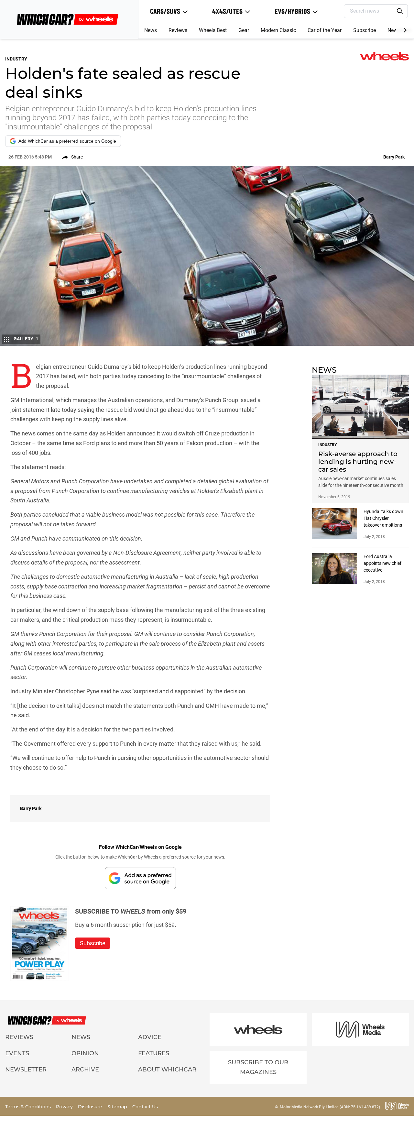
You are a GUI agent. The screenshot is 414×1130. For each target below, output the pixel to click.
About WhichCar (167, 1069)
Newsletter (26, 1069)
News (150, 30)
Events (17, 1053)
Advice (149, 1037)
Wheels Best (213, 30)
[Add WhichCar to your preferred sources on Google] (140, 878)
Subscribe (364, 30)
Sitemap (117, 1107)
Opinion (85, 1053)
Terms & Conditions (28, 1107)
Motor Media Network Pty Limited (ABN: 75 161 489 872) (330, 1107)
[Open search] (400, 11)
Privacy (65, 1107)
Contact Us (145, 1107)
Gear (243, 30)
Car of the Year (325, 30)
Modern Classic (278, 30)
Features (153, 1053)
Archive (85, 1069)
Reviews (178, 30)
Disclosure (91, 1107)
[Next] (405, 30)
